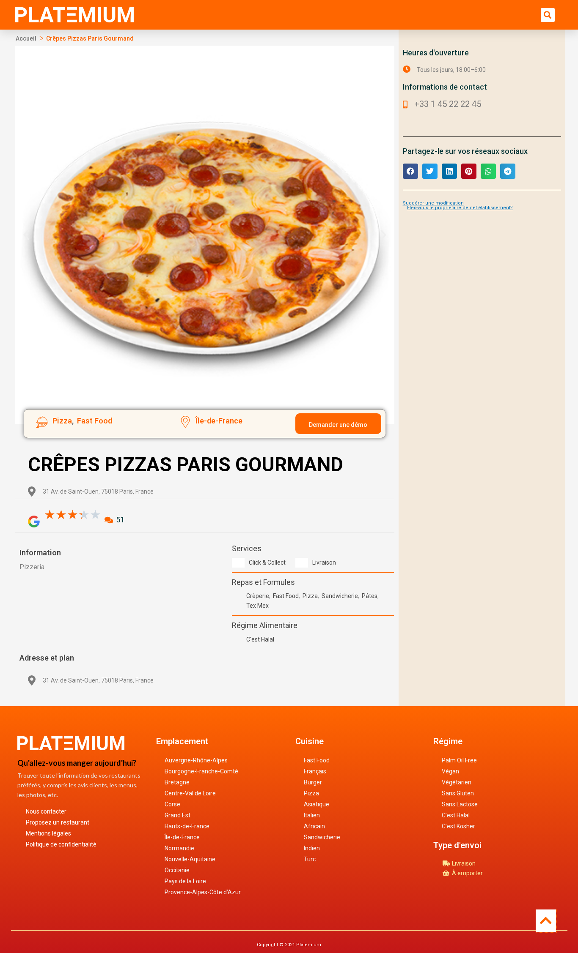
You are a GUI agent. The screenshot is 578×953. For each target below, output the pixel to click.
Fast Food (317, 760)
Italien (312, 815)
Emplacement (182, 741)
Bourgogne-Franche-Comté (201, 771)
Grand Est (177, 815)
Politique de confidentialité (61, 844)
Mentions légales (48, 833)
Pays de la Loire (185, 881)
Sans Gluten (458, 793)
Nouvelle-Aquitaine (190, 859)
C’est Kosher (458, 826)
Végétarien (456, 782)
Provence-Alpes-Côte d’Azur (203, 892)
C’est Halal (456, 815)
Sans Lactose (460, 804)
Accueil (26, 38)
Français (315, 771)
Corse (172, 804)
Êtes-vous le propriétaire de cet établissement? (460, 207)
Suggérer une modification (433, 203)
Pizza (311, 793)
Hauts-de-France (187, 826)
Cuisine (309, 741)
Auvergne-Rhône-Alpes (196, 760)
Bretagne (177, 782)
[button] (548, 15)
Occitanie (177, 870)
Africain (314, 826)
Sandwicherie (322, 837)
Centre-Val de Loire (190, 793)
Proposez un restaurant (57, 822)
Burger (313, 782)
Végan (450, 771)
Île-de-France (182, 837)
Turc (310, 859)
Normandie (179, 848)
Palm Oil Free (459, 760)
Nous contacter (46, 811)
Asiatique (316, 804)
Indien (312, 848)
